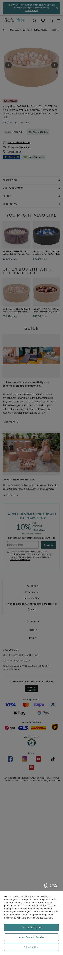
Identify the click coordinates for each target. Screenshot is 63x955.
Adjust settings (31, 947)
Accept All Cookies (31, 927)
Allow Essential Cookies (31, 937)
